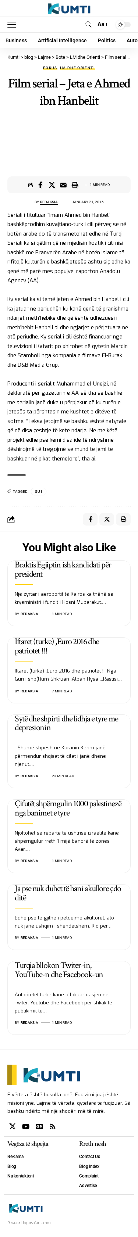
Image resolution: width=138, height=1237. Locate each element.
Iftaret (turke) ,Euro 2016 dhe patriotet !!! (57, 646)
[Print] (75, 185)
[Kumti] (69, 8)
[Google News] (39, 1126)
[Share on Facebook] (40, 185)
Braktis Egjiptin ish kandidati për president (63, 569)
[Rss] (52, 1126)
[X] (12, 1126)
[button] (13, 24)
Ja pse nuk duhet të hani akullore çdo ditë (68, 893)
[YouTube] (25, 1126)
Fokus (50, 68)
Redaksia (49, 202)
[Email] (63, 185)
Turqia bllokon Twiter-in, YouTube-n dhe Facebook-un (59, 970)
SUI (38, 492)
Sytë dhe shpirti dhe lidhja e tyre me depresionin (66, 723)
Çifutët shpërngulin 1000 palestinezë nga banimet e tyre (68, 808)
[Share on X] (52, 185)
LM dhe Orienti (77, 68)
